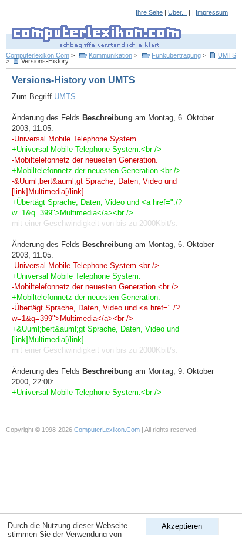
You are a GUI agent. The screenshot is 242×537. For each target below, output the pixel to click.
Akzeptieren (182, 526)
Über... (177, 12)
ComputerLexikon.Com (107, 429)
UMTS (227, 55)
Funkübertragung (176, 55)
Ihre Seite (149, 12)
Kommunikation (110, 55)
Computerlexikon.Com (37, 55)
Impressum (212, 12)
